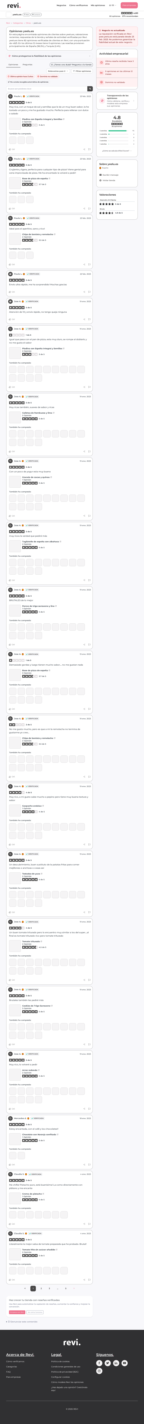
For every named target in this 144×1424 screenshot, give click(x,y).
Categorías (18, 23)
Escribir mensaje (110, 175)
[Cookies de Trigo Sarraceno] (29, 378)
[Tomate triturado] (12, 378)
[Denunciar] (89, 149)
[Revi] (14, 5)
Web (27, 15)
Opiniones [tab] (13, 64)
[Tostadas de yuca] (81, 369)
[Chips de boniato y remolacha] (29, 140)
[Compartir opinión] (84, 149)
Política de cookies (60, 1361)
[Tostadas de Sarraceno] (21, 1155)
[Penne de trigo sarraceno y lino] (38, 369)
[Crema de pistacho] (15, 1198)
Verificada (34, 96)
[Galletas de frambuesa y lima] (12, 369)
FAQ (8, 1372)
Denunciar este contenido (23, 1322)
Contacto (36, 15)
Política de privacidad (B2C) (64, 1372)
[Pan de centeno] (46, 369)
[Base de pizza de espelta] (21, 140)
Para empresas (129, 5)
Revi (8, 23)
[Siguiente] (74, 1288)
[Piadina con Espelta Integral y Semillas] (15, 124)
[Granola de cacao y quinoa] (21, 369)
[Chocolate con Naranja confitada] (15, 1139)
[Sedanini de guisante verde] (64, 1214)
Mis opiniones (98, 5)
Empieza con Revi (17, 1312)
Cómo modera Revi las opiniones (67, 1382)
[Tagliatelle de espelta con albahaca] (29, 369)
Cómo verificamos (78, 5)
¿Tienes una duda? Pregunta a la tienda (73, 65)
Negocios (61, 5)
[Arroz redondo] (21, 378)
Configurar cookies (60, 1377)
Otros (28, 23)
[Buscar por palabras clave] (90, 88)
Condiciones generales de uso (65, 1366)
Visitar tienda (109, 180)
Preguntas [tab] (27, 64)
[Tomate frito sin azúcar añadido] (21, 1214)
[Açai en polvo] (12, 1214)
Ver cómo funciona (35, 1312)
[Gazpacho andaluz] (72, 369)
